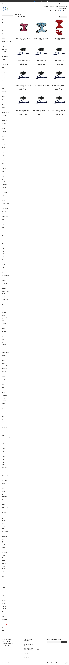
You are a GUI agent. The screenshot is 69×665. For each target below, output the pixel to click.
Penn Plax (3, 429)
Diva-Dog (3, 181)
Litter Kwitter (4, 349)
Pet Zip (3, 459)
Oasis (2, 414)
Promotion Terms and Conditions (30, 647)
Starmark (3, 550)
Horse (7, 35)
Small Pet (7, 38)
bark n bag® (4, 94)
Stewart (3, 553)
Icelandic (3, 307)
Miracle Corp (4, 381)
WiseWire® (3, 605)
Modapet (3, 384)
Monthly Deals (4, 619)
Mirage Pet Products (5, 382)
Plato (2, 469)
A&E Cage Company (5, 56)
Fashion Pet (3, 227)
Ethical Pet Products (5, 216)
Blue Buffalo (3, 110)
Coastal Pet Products (5, 150)
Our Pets (3, 421)
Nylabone (3, 413)
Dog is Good (4, 189)
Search (25, 654)
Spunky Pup (3, 547)
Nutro (2, 411)
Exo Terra (3, 222)
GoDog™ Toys (4, 254)
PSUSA (3, 485)
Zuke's (3, 616)
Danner (3, 171)
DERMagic (3, 174)
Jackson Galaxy (4, 317)
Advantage (3, 59)
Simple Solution (4, 536)
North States (4, 406)
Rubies (3, 518)
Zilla (2, 611)
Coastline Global (4, 149)
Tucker (3, 576)
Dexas (3, 176)
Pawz (2, 425)
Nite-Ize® (3, 403)
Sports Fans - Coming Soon (7, 41)
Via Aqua (3, 589)
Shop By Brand (7, 49)
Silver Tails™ (3, 533)
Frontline (3, 240)
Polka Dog (3, 472)
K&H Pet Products (4, 323)
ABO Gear (3, 54)
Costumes (7, 44)
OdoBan (3, 416)
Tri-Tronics (3, 573)
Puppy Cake (3, 489)
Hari (2, 278)
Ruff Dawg (3, 521)
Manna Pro (3, 360)
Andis (2, 75)
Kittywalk (3, 334)
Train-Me (3, 571)
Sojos (2, 541)
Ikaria (2, 310)
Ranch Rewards (4, 496)
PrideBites (3, 477)
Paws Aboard (4, 424)
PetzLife (3, 461)
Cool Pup (3, 158)
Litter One (3, 350)
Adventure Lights (4, 62)
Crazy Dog (3, 163)
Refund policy (26, 657)
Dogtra (3, 195)
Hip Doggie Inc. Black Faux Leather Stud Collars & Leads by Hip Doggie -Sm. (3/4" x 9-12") (23, 110)
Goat (7, 33)
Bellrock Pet (3, 102)
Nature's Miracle (4, 395)
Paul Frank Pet (4, 422)
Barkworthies (4, 96)
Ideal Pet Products (5, 309)
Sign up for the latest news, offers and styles (55, 639)
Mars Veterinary (4, 365)
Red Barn (3, 499)
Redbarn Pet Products (5, 501)
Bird (7, 25)
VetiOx (3, 585)
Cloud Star (3, 147)
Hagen (3, 270)
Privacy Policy (26, 645)
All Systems (3, 70)
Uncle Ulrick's (4, 581)
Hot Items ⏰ (4, 624)
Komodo (3, 336)
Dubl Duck (3, 200)
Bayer (2, 99)
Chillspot (3, 139)
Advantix (3, 61)
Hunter (3, 301)
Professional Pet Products (6, 481)
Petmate (3, 443)
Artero (3, 85)
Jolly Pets (3, 318)
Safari (3, 523)
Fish (7, 30)
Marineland (3, 363)
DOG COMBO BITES (5, 182)
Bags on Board (4, 91)
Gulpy (2, 269)
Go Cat (3, 251)
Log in (16, 3)
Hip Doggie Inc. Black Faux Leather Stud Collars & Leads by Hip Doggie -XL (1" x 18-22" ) (23, 85)
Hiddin (3, 285)
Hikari (2, 286)
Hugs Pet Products (5, 299)
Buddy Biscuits (4, 123)
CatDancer (3, 133)
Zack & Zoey (4, 608)
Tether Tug (3, 560)
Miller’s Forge (4, 379)
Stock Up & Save (5, 16)
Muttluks (3, 390)
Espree (3, 213)
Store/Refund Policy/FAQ (28, 644)
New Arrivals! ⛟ (5, 622)
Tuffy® (3, 577)
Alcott (3, 67)
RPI (2, 517)
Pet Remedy (3, 454)
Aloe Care (3, 72)
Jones (3, 320)
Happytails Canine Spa (5, 275)
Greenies (3, 262)
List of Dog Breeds (27, 652)
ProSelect (3, 483)
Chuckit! (3, 142)
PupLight (3, 486)
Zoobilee (3, 613)
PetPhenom (9, 662)
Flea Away (3, 230)
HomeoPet (3, 294)
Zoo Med (3, 614)
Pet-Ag (3, 432)
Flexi (2, 232)
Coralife (3, 160)
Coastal (3, 152)
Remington (3, 504)
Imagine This (4, 312)
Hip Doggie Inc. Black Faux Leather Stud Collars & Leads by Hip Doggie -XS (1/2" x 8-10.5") (41, 110)
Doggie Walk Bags (4, 184)
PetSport (3, 456)
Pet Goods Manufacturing (6, 437)
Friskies (3, 238)
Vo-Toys (3, 595)
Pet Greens (3, 438)
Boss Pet (3, 117)
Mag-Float (3, 357)
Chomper (3, 141)
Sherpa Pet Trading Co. (5, 531)
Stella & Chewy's (4, 552)
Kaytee (3, 326)
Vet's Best (3, 587)
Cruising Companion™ (5, 165)
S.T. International (4, 549)
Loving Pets (3, 353)
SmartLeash (3, 539)
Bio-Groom (3, 107)
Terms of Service (27, 656)
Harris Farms (4, 280)
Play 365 (3, 470)
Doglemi (3, 190)
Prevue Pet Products (5, 475)
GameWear (3, 245)
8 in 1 (2, 53)
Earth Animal (4, 205)
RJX (2, 515)
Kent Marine (3, 328)
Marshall (3, 366)
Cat (7, 22)
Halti (2, 272)
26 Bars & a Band (4, 51)
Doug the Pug (4, 197)
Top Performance (4, 568)
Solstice (3, 542)
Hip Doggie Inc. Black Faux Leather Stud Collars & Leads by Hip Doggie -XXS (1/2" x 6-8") (59, 110)
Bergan (3, 104)
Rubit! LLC (3, 520)
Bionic (3, 109)
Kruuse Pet (3, 341)
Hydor (3, 304)
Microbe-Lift (4, 376)
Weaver (3, 601)
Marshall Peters (4, 368)
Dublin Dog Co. (4, 198)
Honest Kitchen (4, 296)
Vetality (3, 584)
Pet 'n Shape (4, 445)
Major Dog (3, 358)
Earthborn (3, 206)
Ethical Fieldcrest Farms (5, 214)
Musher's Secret (4, 389)
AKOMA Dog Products (5, 64)
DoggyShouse (4, 187)
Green (3, 261)
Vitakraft (3, 592)
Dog (7, 19)
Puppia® (3, 488)
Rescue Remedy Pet (5, 507)
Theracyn (3, 565)
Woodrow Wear (4, 606)
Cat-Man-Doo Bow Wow (5, 134)
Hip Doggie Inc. (4, 293)
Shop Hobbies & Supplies (28, 648)
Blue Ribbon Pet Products (6, 112)
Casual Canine (4, 131)
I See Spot (3, 315)
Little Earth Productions (5, 352)
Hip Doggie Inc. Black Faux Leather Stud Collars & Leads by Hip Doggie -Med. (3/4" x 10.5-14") (59, 85)
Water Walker (4, 600)
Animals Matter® (4, 77)
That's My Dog (4, 563)
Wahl (2, 598)
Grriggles (3, 264)
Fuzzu (3, 243)
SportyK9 (3, 544)
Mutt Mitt (3, 392)
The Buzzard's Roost (5, 125)
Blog (2, 627)
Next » (43, 117)
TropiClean (3, 574)
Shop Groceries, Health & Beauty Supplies (31, 649)
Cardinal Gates (4, 128)
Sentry (3, 529)
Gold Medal (3, 256)
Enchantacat (4, 211)
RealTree (3, 497)
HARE (2, 277)
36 (41, 117)
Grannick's (3, 259)
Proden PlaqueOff (4, 480)
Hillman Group (4, 288)
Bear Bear (3, 101)
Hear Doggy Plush (4, 283)
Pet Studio (3, 457)
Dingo (3, 179)
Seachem (3, 528)
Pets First (3, 462)
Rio (2, 513)
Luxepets (3, 355)
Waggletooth (4, 597)
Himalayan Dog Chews (5, 291)
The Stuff (3, 566)
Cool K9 (3, 157)
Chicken (7, 27)
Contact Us (26, 653)
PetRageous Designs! (5, 453)
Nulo (2, 408)
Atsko (3, 88)
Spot (2, 545)
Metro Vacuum (4, 373)
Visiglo (3, 590)
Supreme (3, 558)
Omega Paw (3, 417)
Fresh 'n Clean (4, 237)
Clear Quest (3, 144)
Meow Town (3, 374)
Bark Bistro (3, 93)
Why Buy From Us (27, 643)
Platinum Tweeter (4, 467)
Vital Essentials (4, 593)
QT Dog (3, 494)
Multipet (3, 387)
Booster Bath (4, 115)
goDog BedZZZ (4, 253)
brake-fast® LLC (4, 120)
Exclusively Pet (4, 221)
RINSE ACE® (4, 512)
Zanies (3, 609)
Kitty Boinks (3, 333)
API (2, 78)
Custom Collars (4, 166)
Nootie (3, 405)
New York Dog (4, 400)
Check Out (65, 3)
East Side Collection (5, 208)
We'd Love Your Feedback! (28, 639)
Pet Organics (4, 446)
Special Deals (7, 14)
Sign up (19, 3)
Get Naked (3, 248)
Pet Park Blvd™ (4, 451)
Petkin (3, 440)
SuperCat (3, 557)
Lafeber (3, 342)
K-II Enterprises (4, 331)
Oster (2, 419)
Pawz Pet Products (5, 427)
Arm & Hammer (4, 83)
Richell (3, 510)
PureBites (3, 493)
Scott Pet (3, 526)
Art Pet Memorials (4, 86)
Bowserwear (4, 118)
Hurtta (3, 302)
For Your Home (4, 46)
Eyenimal (3, 224)
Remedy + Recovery (5, 502)
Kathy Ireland (4, 325)
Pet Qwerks (3, 449)
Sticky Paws (3, 555)
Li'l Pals (3, 347)
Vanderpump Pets (4, 582)
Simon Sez (3, 534)
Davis (2, 173)
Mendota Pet (4, 371)
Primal (3, 478)
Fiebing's (3, 229)
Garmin (3, 246)
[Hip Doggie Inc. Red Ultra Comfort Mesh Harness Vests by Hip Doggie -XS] (59, 27)
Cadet (3, 126)
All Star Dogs (4, 69)
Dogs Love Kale (4, 192)
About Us (25, 641)
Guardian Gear (4, 267)
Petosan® (3, 448)
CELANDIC (3, 136)
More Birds (3, 385)
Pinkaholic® (3, 464)
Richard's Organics (5, 509)
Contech (3, 155)
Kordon (3, 339)
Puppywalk (3, 491)
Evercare (3, 219)
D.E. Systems (4, 168)
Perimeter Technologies (5, 430)
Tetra (2, 561)
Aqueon (3, 80)
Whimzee (3, 603)
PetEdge (3, 435)
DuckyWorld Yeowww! (5, 203)
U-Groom (3, 579)
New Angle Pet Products (5, 398)
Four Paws (3, 235)
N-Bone (3, 397)
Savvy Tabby (4, 525)
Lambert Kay (4, 344)
